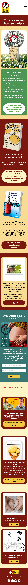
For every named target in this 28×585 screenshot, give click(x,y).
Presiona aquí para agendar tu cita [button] (14, 302)
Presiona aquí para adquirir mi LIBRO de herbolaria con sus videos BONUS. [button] (14, 108)
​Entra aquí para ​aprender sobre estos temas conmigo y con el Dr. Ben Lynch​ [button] (14, 423)
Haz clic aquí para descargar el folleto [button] (14, 480)
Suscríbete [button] (14, 376)
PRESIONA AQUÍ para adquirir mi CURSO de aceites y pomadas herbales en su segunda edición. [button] (14, 176)
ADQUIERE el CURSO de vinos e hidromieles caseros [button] (14, 245)
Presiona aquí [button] (14, 524)
